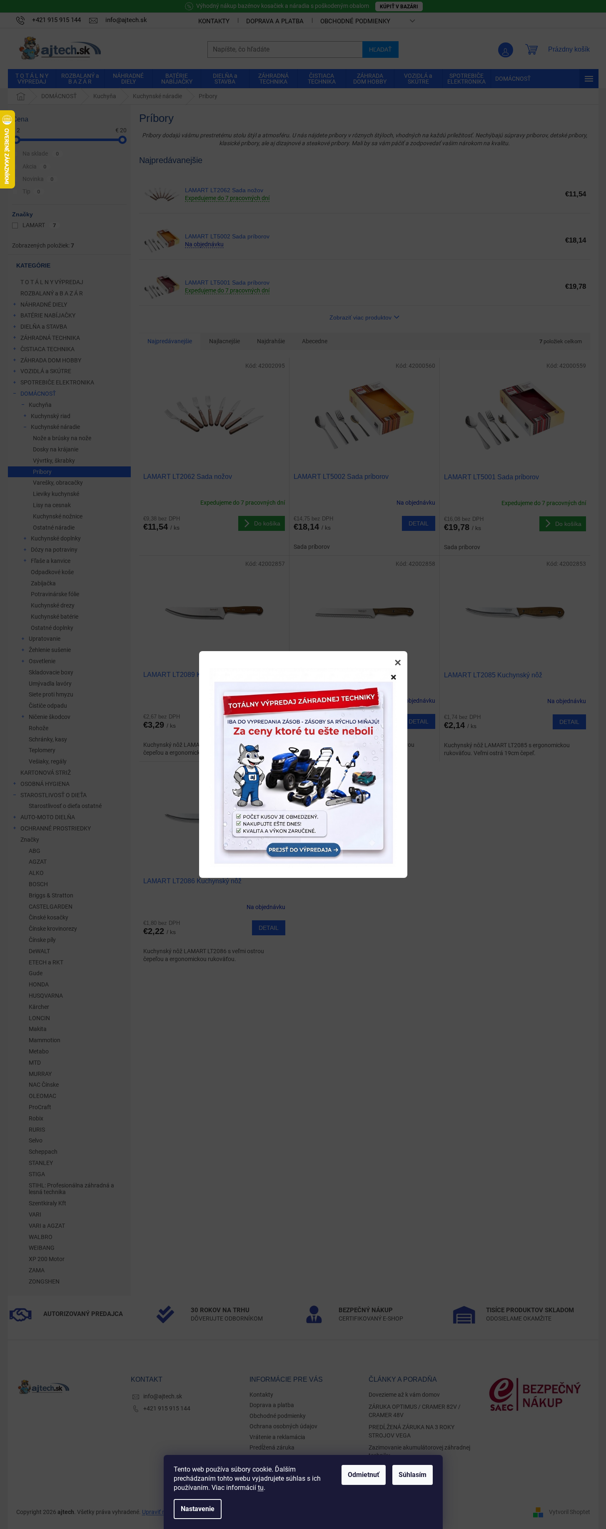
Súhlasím (412, 1475)
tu (261, 1488)
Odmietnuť (363, 1475)
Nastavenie (197, 1509)
